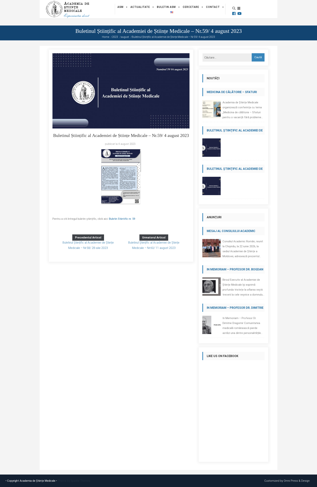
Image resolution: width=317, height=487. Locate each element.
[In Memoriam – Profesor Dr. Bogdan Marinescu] (211, 287)
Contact (213, 7)
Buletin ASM (166, 7)
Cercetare (191, 7)
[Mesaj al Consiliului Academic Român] (211, 249)
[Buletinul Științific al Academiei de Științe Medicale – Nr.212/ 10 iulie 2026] (211, 148)
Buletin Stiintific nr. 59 (122, 218)
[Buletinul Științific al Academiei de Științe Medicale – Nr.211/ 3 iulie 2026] (211, 187)
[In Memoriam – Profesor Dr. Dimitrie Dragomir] (211, 326)
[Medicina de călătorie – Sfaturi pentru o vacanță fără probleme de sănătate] (211, 110)
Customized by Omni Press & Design (287, 480)
